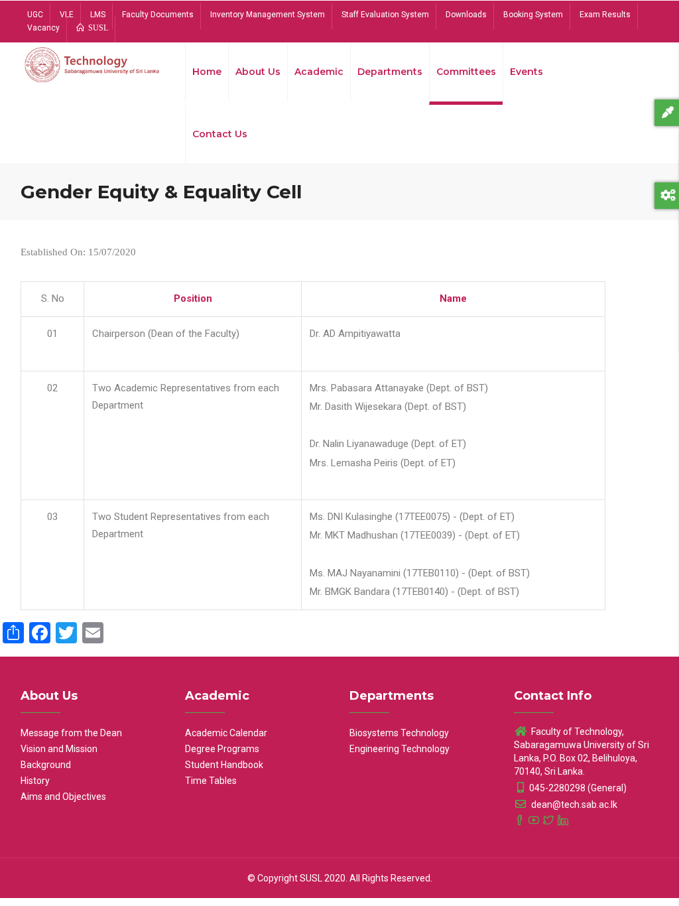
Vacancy (43, 27)
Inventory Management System (267, 14)
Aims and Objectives (63, 796)
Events (526, 72)
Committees (466, 72)
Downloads (466, 14)
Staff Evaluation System (385, 14)
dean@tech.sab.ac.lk (573, 804)
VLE (67, 14)
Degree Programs (222, 749)
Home (206, 72)
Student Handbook (224, 764)
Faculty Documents (158, 14)
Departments (389, 72)
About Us (257, 72)
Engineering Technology (399, 749)
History (35, 780)
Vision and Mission (59, 749)
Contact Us (219, 134)
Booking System (533, 14)
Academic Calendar (226, 733)
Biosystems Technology (399, 733)
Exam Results (605, 14)
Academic (318, 72)
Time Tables (211, 780)
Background (46, 764)
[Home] (93, 67)
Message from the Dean (71, 733)
